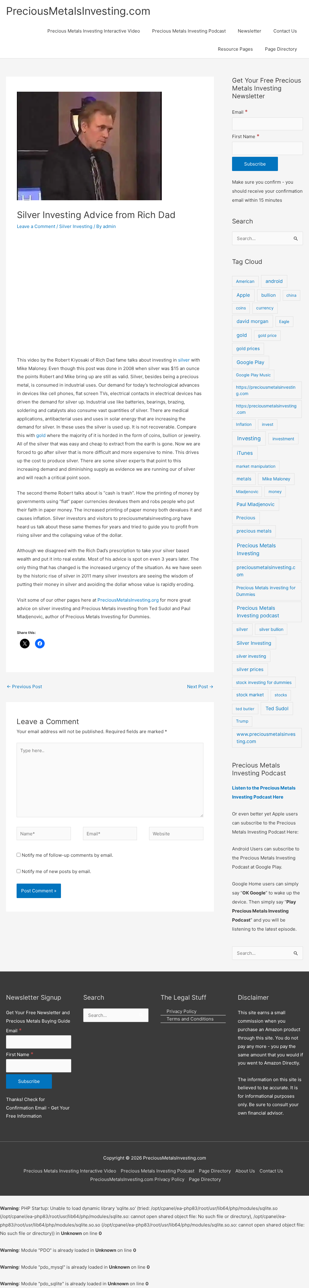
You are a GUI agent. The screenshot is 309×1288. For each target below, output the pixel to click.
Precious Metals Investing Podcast (157, 1171)
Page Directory (215, 1171)
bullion (268, 295)
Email (240, 112)
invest (267, 424)
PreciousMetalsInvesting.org (128, 600)
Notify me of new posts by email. (56, 871)
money (275, 491)
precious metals (254, 531)
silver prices (250, 669)
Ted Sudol (277, 708)
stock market (250, 695)
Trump (242, 721)
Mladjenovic (247, 491)
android (274, 281)
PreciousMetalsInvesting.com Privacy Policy (137, 1179)
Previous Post (24, 686)
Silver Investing (75, 226)
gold (41, 435)
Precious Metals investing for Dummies (265, 591)
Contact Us (271, 1171)
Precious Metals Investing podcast (258, 612)
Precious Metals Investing (256, 549)
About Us (245, 1171)
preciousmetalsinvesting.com (266, 571)
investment (283, 438)
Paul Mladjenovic (256, 504)
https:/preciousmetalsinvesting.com (266, 409)
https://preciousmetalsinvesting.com (265, 390)
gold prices (248, 348)
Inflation (244, 424)
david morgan (252, 321)
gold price (267, 335)
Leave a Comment (36, 226)
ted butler (245, 708)
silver (184, 360)
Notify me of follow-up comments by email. (67, 855)
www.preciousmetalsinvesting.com (266, 737)
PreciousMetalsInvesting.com (78, 11)
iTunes (245, 453)
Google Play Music (253, 374)
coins (241, 307)
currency (265, 307)
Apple (243, 295)
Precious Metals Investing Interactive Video (70, 1171)
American (245, 281)
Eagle (284, 321)
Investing (249, 438)
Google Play (250, 362)
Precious (245, 518)
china (291, 295)
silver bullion (271, 629)
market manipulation (256, 466)
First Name (246, 136)
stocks (281, 694)
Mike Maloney (276, 479)
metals (244, 479)
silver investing (251, 656)
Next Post (200, 686)
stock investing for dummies (263, 682)
